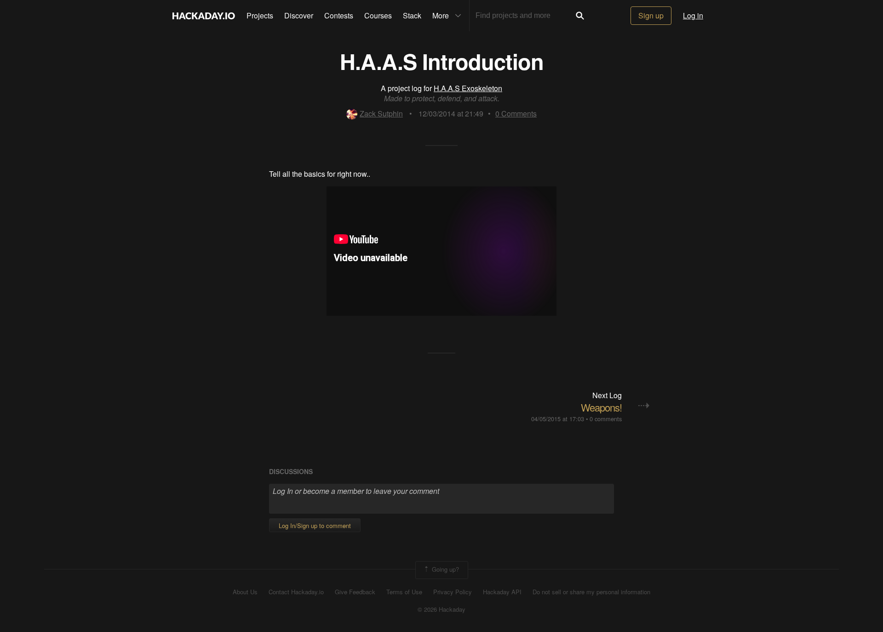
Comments (516, 113)
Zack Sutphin (381, 113)
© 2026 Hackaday (441, 609)
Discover (298, 15)
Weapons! (601, 407)
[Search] (580, 15)
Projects (260, 15)
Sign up (651, 15)
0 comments (606, 418)
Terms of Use (404, 592)
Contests (338, 15)
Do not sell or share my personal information (591, 592)
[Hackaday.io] (203, 15)
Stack (412, 15)
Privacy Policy (452, 592)
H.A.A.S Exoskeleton (468, 88)
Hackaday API (502, 592)
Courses (378, 15)
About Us (245, 592)
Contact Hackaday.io (296, 592)
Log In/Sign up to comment (315, 525)
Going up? (444, 569)
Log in (693, 15)
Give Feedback (355, 592)
